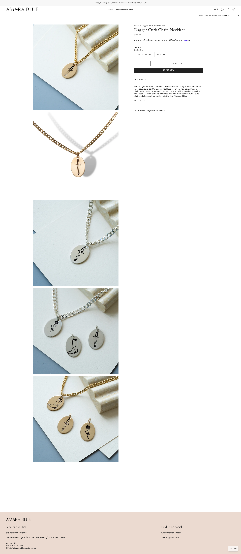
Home (136, 25)
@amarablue (173, 537)
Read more (139, 101)
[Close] (238, 15)
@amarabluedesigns (173, 533)
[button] (110, 9)
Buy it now (168, 70)
